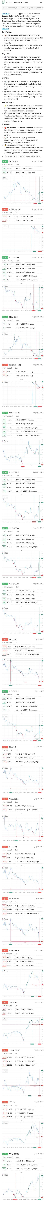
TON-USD (13, 209)
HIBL (11, 1102)
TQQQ (11, 950)
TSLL (11, 639)
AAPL (11, 1154)
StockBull (5, 13)
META (11, 799)
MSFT (11, 257)
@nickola (5, 28)
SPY (10, 1002)
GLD (10, 161)
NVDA (11, 413)
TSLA (11, 898)
